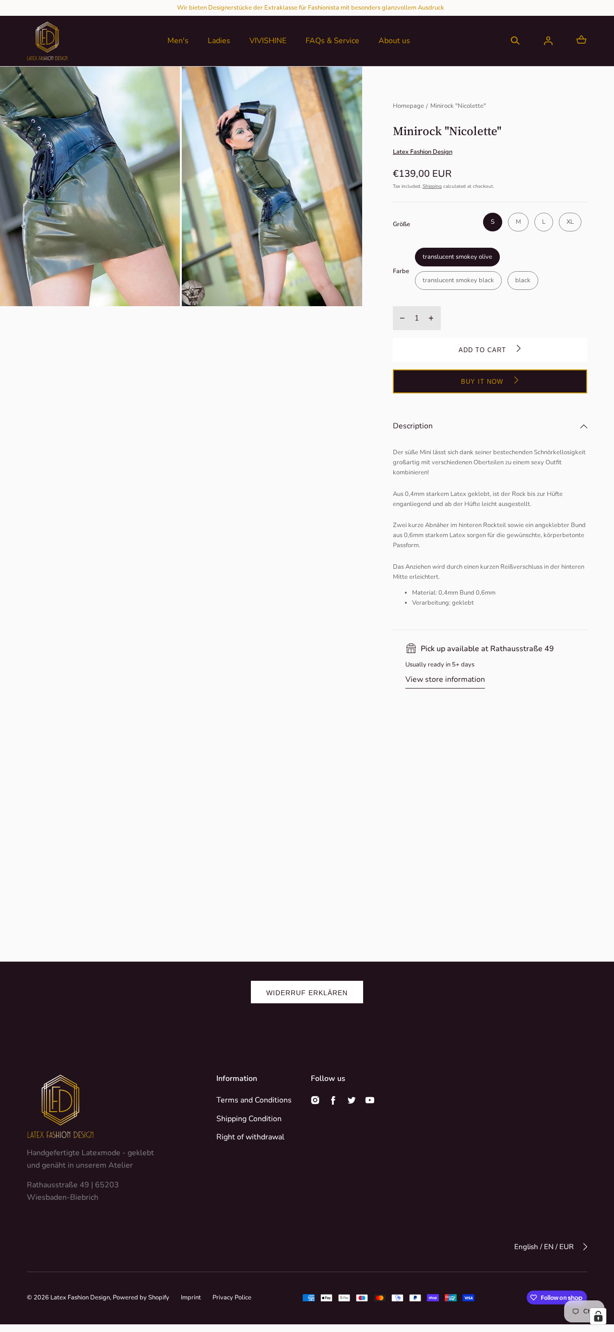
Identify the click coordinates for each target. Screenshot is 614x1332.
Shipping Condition (249, 1119)
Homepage (408, 106)
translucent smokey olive (457, 257)
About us (394, 40)
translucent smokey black (458, 280)
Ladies (219, 40)
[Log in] (548, 40)
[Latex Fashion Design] (47, 41)
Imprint (191, 1297)
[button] (515, 40)
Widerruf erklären (307, 993)
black (523, 280)
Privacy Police (232, 1297)
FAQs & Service (332, 40)
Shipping (432, 186)
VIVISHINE (267, 40)
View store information (445, 679)
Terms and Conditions (254, 1100)
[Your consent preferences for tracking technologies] (598, 1316)
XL (570, 222)
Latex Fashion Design (80, 1297)
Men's (178, 40)
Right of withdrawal (250, 1137)
